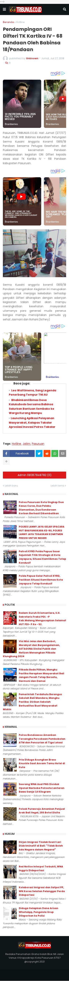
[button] (4, 9)
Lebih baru (11, 485)
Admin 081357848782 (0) (35, 475)
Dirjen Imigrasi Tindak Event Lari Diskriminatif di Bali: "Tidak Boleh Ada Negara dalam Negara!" (41, 845)
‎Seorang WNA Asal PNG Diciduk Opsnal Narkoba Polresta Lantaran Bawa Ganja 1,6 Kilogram (41, 788)
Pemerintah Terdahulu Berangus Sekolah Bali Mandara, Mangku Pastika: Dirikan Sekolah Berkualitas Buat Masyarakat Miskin (32, 702)
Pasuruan (38, 443)
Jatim (26, 443)
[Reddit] (47, 453)
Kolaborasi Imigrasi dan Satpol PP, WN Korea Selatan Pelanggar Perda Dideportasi (42, 891)
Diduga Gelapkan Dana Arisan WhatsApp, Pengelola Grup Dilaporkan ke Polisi (38, 912)
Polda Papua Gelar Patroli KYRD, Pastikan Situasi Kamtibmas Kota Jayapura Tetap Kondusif (41, 579)
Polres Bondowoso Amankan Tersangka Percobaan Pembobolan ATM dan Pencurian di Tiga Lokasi (42, 738)
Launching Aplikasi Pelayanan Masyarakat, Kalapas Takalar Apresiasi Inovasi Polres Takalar (32, 422)
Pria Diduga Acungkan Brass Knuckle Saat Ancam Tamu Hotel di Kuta (42, 763)
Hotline (20, 22)
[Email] (62, 453)
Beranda (8, 22)
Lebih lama (57, 485)
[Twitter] (39, 453)
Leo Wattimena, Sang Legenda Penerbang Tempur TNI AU (32, 392)
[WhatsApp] (54, 453)
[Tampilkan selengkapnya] (6, 461)
